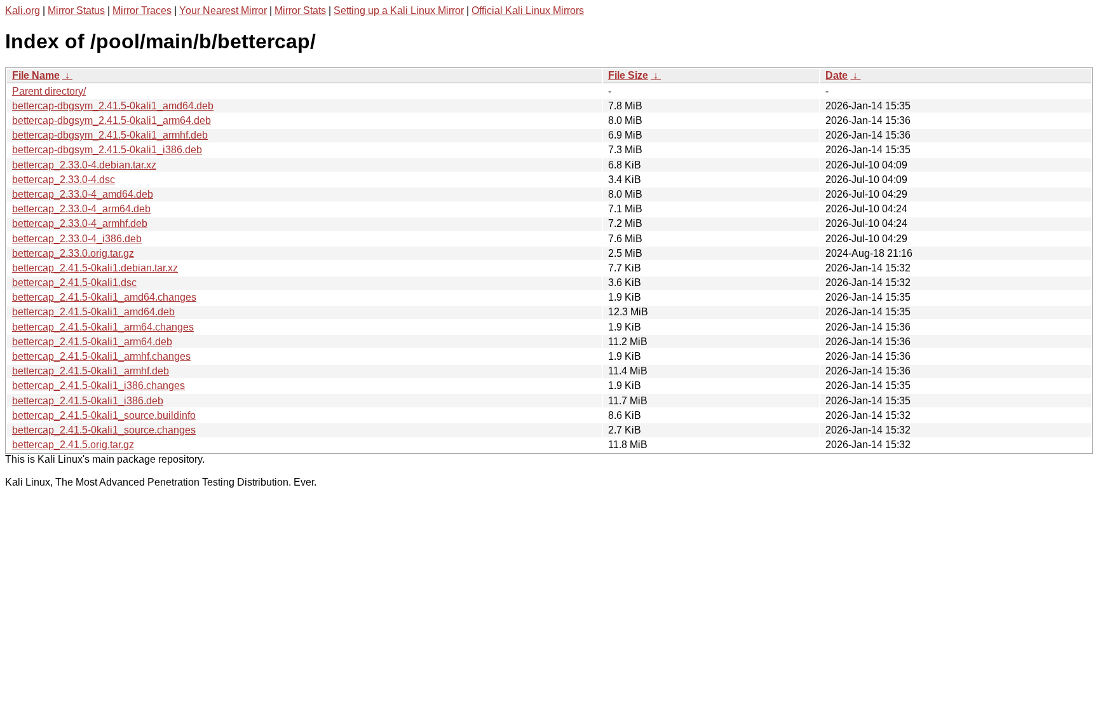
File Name (36, 75)
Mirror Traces (142, 10)
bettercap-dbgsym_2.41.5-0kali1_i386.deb (107, 149)
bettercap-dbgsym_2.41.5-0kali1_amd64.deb (113, 105)
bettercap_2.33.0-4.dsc (63, 179)
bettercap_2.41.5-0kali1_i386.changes (98, 385)
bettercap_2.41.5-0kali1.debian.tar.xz (95, 268)
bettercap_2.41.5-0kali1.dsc (74, 282)
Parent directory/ (49, 91)
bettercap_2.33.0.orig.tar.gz (73, 253)
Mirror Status (76, 10)
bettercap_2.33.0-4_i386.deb (77, 238)
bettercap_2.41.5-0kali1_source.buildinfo (104, 415)
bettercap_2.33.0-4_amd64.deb (82, 194)
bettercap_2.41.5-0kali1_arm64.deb (92, 341)
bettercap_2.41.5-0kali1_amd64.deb (93, 311)
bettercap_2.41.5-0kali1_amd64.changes (104, 297)
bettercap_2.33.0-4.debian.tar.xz (84, 165)
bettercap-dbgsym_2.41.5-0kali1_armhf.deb (110, 135)
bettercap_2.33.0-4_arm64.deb (81, 208)
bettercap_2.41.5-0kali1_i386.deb (87, 400)
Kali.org (22, 10)
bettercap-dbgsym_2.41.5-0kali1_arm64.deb (111, 120)
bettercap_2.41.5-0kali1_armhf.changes (101, 356)
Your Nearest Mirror (223, 10)
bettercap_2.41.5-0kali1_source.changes (104, 430)
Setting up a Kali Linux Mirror (399, 10)
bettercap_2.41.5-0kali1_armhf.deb (90, 370)
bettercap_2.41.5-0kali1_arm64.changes (103, 327)
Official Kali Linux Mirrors (527, 10)
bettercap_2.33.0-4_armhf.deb (79, 223)
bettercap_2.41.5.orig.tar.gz (73, 444)
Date (836, 75)
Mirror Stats (300, 10)
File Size (628, 75)
